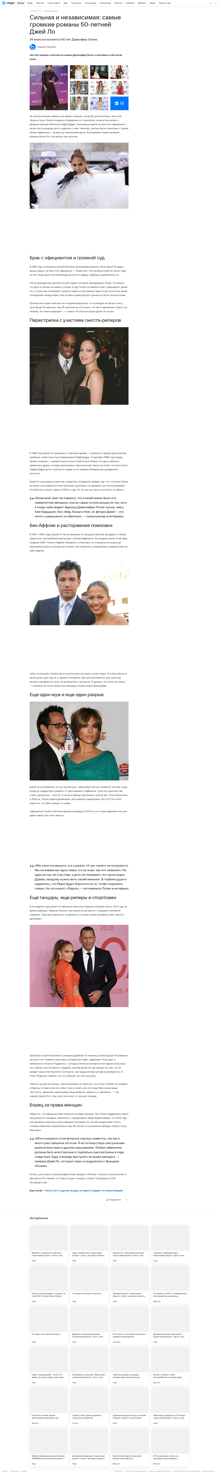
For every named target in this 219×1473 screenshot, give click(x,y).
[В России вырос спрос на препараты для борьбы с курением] (170, 1447)
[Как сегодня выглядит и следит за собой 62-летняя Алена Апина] (49, 1285)
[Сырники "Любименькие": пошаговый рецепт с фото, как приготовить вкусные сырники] (170, 1244)
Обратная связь (208, 1471)
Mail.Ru (5, 1471)
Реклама (24, 1471)
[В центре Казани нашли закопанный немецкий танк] (49, 1407)
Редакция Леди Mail (46, 47)
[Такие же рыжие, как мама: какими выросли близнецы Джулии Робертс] (130, 1366)
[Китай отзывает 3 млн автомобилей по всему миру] (170, 1366)
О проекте (118, 1471)
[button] (49, 87)
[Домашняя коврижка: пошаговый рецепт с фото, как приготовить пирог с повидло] (89, 1447)
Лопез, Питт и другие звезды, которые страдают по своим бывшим (84, 1190)
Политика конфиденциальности (159, 1471)
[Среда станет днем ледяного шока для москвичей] (89, 1407)
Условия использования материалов (187, 1471)
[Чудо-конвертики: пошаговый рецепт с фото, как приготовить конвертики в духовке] (89, 1244)
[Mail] (4, 3)
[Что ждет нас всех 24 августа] (49, 1325)
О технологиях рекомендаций (135, 1471)
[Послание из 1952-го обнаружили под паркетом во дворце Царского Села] (170, 1285)
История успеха (50, 11)
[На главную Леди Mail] (10, 3)
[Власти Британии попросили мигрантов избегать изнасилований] (130, 1447)
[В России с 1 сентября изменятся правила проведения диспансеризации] (130, 1325)
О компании (14, 1471)
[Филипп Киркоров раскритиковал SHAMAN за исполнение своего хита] (49, 1447)
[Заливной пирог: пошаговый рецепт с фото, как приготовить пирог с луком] (130, 1285)
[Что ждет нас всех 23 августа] (89, 1285)
